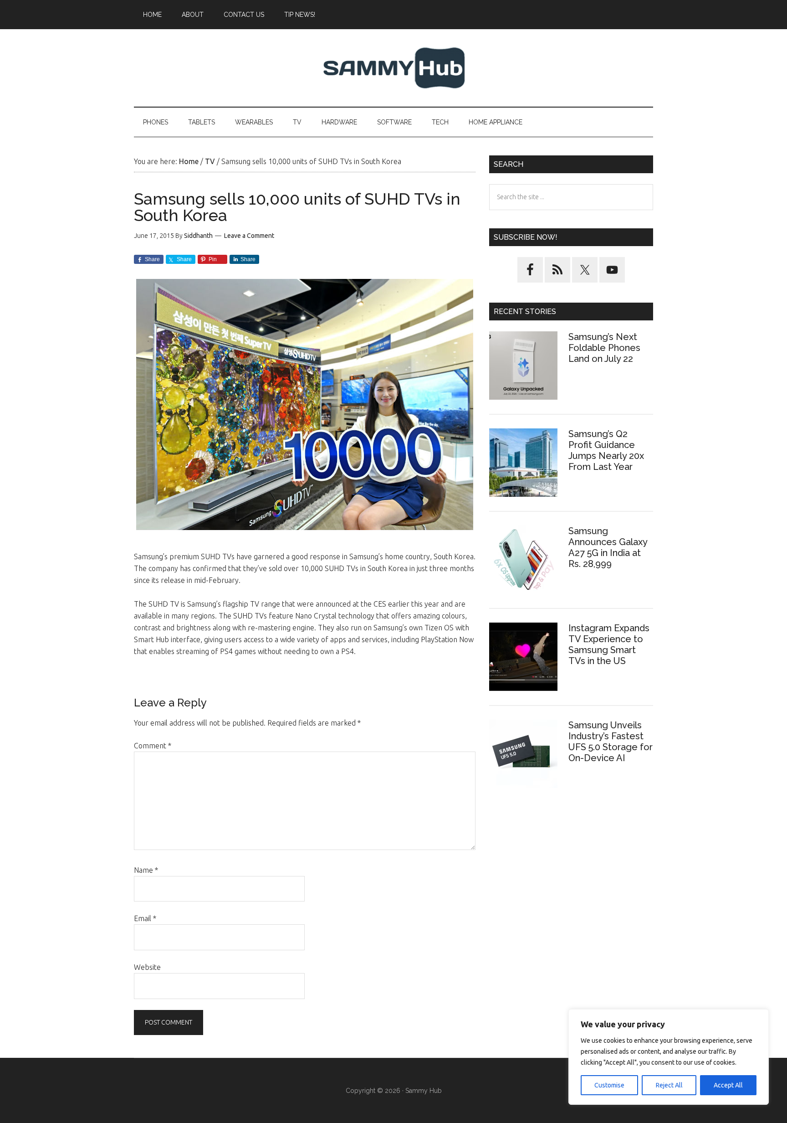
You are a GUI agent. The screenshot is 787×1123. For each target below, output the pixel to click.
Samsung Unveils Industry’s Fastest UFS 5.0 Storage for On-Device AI (610, 741)
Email (145, 918)
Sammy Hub (393, 67)
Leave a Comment (249, 235)
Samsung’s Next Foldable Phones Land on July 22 (604, 347)
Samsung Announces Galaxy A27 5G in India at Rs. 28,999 (607, 547)
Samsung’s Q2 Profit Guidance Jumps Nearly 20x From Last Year (606, 450)
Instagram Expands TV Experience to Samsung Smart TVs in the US (608, 644)
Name (146, 870)
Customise (609, 1085)
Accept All (728, 1085)
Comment (152, 746)
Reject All (669, 1085)
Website (147, 967)
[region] (668, 1057)
